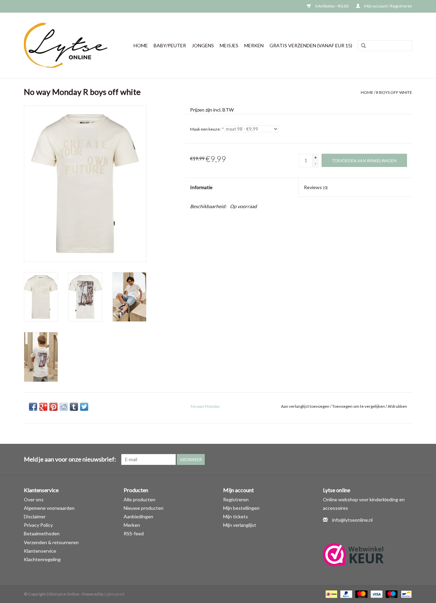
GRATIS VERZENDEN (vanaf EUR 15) (310, 45)
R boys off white (394, 92)
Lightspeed (114, 594)
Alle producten (139, 499)
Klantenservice (40, 551)
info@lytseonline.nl (352, 520)
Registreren (236, 499)
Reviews (316, 187)
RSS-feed (134, 533)
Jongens (203, 45)
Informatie (201, 187)
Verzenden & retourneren (51, 542)
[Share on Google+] (43, 407)
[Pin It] (53, 407)
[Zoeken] (363, 46)
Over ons (34, 499)
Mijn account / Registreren (387, 6)
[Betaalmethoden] (330, 593)
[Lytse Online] (68, 45)
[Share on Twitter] (84, 407)
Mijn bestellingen (241, 508)
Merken (254, 45)
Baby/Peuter (170, 45)
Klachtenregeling (42, 559)
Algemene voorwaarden (49, 508)
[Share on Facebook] (33, 407)
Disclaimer (35, 516)
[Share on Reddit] (64, 407)
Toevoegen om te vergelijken (359, 406)
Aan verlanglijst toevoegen (305, 406)
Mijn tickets (235, 516)
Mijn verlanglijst (239, 525)
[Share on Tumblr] (74, 407)
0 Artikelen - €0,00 (331, 6)
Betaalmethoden (42, 533)
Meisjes (229, 45)
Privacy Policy (38, 525)
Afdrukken (397, 406)
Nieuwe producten (144, 508)
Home (141, 45)
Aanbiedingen (138, 516)
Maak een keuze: (206, 129)
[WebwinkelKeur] (367, 554)
